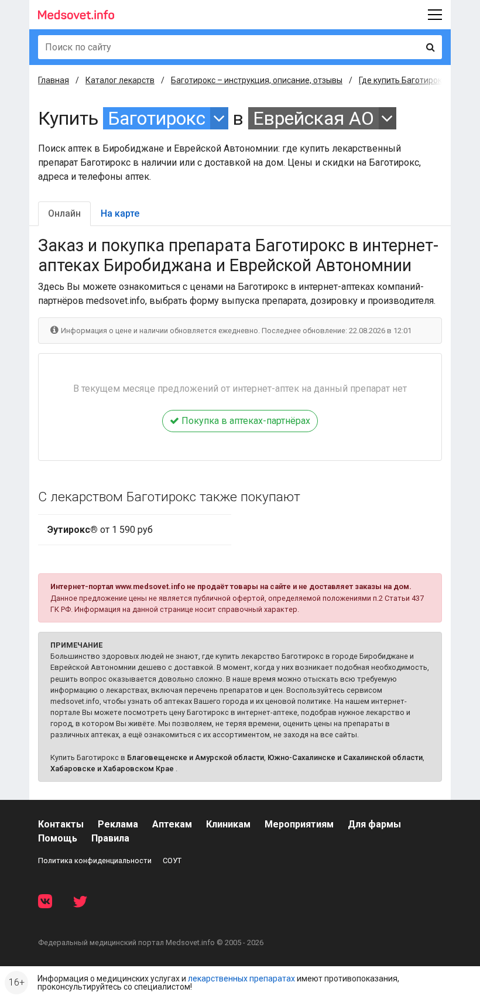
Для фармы (374, 824)
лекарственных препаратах (241, 978)
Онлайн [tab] (64, 213)
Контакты (61, 824)
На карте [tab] (120, 213)
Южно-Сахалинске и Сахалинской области (345, 757)
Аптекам (172, 824)
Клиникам (228, 824)
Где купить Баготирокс (402, 80)
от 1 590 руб (100, 529)
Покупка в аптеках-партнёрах (244, 420)
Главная (53, 80)
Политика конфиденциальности (95, 860)
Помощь (57, 838)
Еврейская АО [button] (313, 118)
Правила (110, 838)
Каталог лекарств (120, 80)
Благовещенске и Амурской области (195, 757)
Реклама (118, 824)
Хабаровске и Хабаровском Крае (112, 768)
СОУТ (172, 860)
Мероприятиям (299, 824)
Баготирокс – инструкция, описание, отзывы (256, 80)
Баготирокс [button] (156, 118)
